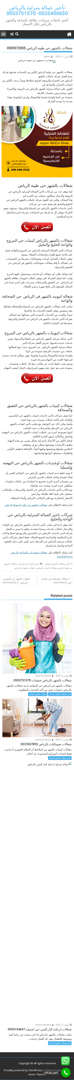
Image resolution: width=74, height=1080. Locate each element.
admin (47, 56)
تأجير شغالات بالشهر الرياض (57, 563)
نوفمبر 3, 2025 (62, 675)
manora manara (43, 675)
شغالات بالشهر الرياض (37, 694)
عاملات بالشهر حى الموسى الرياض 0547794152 (16, 580)
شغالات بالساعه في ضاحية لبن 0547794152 (56, 580)
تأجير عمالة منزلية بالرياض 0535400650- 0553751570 (37, 10)
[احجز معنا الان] (66, 1072)
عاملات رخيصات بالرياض (24, 567)
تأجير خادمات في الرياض (28, 563)
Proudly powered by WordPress (23, 1070)
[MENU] (3, 34)
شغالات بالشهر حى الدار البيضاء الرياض (26, 505)
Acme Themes (37, 1074)
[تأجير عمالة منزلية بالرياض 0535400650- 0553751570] (69, 33)
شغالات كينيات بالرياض (47, 567)
